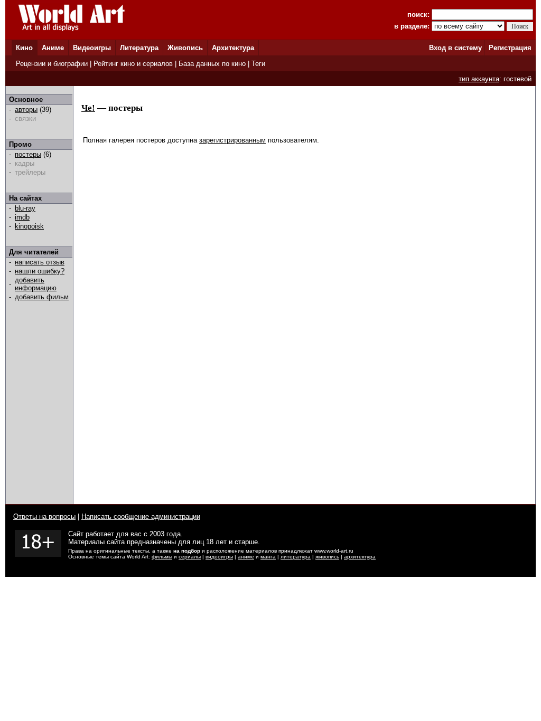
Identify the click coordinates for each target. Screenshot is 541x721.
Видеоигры (92, 48)
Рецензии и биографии (52, 64)
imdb (22, 217)
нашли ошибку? (39, 271)
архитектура (360, 556)
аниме (246, 556)
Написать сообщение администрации (140, 516)
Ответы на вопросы (44, 516)
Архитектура (233, 48)
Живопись (185, 48)
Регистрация (510, 48)
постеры (28, 154)
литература (296, 556)
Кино (24, 48)
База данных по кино (212, 64)
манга (268, 556)
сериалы (190, 556)
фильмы (162, 556)
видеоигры (219, 556)
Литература (139, 48)
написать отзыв (39, 262)
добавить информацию (36, 284)
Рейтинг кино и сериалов (133, 64)
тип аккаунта (479, 79)
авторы (26, 109)
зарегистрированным (232, 140)
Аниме (53, 48)
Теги (258, 64)
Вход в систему (455, 48)
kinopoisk (29, 226)
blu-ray (25, 208)
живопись (327, 556)
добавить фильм (42, 297)
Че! (88, 108)
